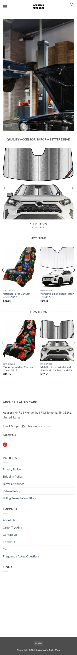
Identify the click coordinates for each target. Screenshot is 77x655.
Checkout (9, 542)
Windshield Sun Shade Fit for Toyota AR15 (57, 295)
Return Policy (11, 491)
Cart (6, 549)
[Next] (72, 188)
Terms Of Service (13, 483)
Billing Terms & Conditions (20, 498)
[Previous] (4, 188)
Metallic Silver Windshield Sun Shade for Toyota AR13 (56, 369)
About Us (9, 520)
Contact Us (10, 534)
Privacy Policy (12, 469)
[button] (5, 6)
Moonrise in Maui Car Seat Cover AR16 (18, 369)
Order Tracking (12, 527)
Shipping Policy (12, 476)
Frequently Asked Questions (21, 556)
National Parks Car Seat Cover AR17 (16, 295)
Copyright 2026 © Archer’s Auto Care (38, 650)
